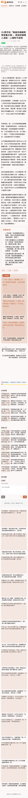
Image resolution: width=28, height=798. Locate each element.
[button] (19, 2)
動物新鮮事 (4, 6)
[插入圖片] (21, 497)
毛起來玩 (11, 6)
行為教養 (17, 6)
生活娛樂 (23, 6)
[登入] (23, 2)
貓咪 (3, 270)
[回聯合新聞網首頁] (3, 2)
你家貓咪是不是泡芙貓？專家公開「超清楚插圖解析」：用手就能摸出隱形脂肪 (15, 256)
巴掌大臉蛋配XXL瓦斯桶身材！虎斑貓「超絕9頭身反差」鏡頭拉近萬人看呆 (14, 242)
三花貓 (9, 270)
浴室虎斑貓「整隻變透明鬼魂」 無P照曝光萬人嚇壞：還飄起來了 (14, 262)
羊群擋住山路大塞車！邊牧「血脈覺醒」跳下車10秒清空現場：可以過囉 (14, 249)
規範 (3, 497)
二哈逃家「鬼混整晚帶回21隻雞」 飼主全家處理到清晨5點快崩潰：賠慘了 (14, 235)
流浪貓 (15, 270)
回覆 (25, 497)
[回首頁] (7, 2)
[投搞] (21, 2)
